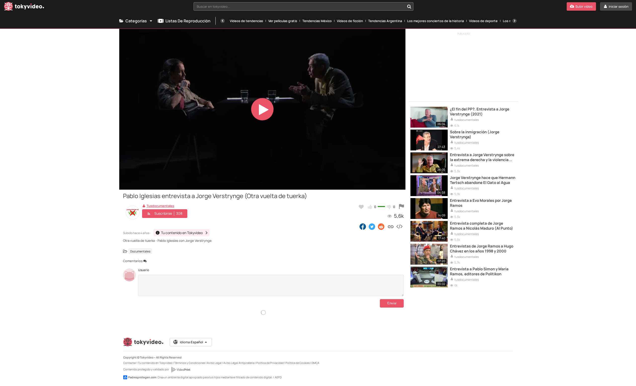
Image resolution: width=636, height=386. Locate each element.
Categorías (136, 21)
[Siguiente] (514, 21)
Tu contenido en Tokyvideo (155, 363)
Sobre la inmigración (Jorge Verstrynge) (474, 135)
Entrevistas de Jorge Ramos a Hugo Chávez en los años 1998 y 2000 (481, 249)
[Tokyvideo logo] (24, 7)
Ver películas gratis (282, 21)
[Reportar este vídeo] (401, 206)
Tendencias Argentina (385, 21)
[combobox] (303, 6)
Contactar (129, 363)
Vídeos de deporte (483, 21)
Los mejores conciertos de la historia (435, 21)
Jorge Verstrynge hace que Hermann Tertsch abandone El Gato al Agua (482, 180)
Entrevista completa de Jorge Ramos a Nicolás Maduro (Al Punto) (481, 226)
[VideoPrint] (181, 369)
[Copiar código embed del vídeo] (399, 226)
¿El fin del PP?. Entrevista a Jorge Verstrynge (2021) (479, 112)
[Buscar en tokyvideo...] (409, 6)
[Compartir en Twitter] (372, 226)
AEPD (278, 377)
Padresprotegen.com (142, 377)
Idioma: (191, 342)
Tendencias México (317, 21)
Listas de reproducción (187, 21)
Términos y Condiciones (189, 363)
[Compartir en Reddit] (381, 226)
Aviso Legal (214, 363)
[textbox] (299, 6)
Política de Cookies (297, 363)
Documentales (140, 251)
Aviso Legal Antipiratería (238, 363)
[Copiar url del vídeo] (391, 226)
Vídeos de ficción (350, 21)
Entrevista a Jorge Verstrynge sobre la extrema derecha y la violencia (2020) (482, 157)
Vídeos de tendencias (246, 21)
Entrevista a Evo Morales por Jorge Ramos (481, 203)
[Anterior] (222, 21)
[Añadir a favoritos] (361, 206)
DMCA (315, 363)
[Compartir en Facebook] (362, 226)
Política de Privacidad (270, 363)
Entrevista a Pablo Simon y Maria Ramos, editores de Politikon (479, 272)
